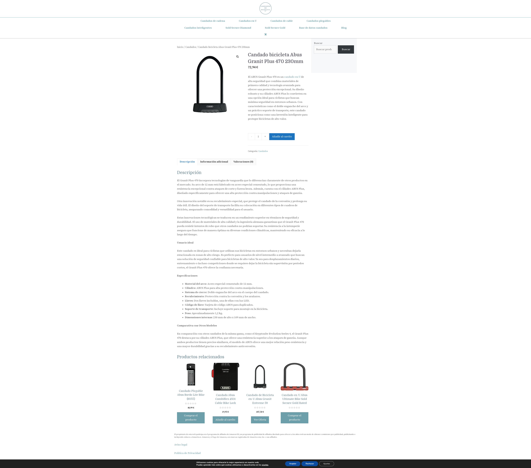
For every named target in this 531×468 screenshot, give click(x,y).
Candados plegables (319, 21)
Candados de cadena (213, 21)
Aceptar (292, 463)
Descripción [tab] (187, 161)
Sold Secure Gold (275, 27)
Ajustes (326, 463)
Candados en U (248, 21)
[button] (237, 56)
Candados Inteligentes (198, 27)
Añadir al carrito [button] (225, 419)
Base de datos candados (313, 27)
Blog (344, 27)
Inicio (180, 47)
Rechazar (310, 463)
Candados (190, 47)
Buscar (318, 43)
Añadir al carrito (282, 136)
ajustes (265, 465)
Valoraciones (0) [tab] (243, 161)
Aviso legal (180, 444)
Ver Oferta (260, 419)
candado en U (292, 76)
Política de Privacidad (187, 453)
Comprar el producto (191, 417)
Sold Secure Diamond (238, 27)
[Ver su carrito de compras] (265, 34)
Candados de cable (281, 21)
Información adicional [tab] (214, 161)
